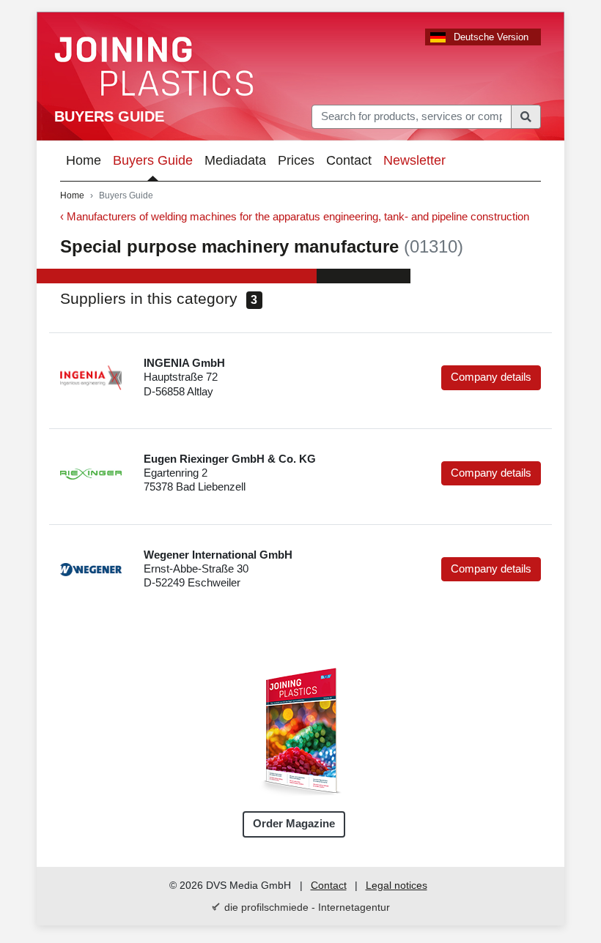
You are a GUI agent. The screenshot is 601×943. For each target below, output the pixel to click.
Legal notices (396, 885)
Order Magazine (294, 824)
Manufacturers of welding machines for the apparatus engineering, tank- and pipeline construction (298, 217)
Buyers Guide (109, 116)
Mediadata (235, 160)
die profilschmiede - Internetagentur (307, 907)
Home (83, 160)
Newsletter (414, 160)
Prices (296, 160)
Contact (349, 160)
